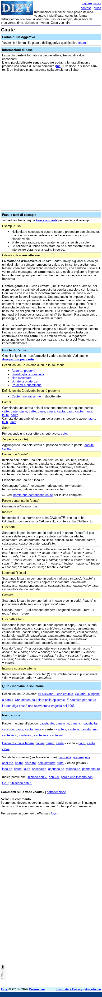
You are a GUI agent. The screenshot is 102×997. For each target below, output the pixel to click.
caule (41, 411)
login (54, 813)
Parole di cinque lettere (18, 743)
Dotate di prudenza (24, 381)
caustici (76, 723)
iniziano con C (37, 777)
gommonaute (91, 769)
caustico (8, 729)
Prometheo (37, 989)
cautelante (41, 735)
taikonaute (73, 769)
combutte (65, 757)
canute (6, 448)
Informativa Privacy (69, 989)
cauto (82, 43)
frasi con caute (46, 220)
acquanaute (56, 769)
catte (32, 411)
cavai (5, 749)
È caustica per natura (81, 700)
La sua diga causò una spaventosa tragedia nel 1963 (38, 706)
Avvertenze (93, 989)
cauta (61, 411)
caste (23, 411)
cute (64, 433)
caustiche (62, 723)
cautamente (33, 729)
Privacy (2, 973)
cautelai (73, 729)
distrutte (30, 763)
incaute (7, 769)
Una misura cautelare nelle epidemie (40, 700)
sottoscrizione (56, 792)
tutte (60, 763)
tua (58, 66)
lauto (13, 422)
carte (14, 411)
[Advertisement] (51, 932)
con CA (54, 777)
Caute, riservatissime (26, 396)
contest (86, 8)
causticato (47, 723)
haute (88, 411)
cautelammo (89, 729)
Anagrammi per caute (18, 359)
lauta (91, 418)
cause (51, 411)
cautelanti (57, 735)
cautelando (9, 735)
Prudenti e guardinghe (27, 385)
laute (5, 415)
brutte (19, 763)
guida (97, 8)
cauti (70, 411)
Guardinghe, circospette (28, 374)
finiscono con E (21, 783)
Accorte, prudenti (23, 370)
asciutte (7, 763)
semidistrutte (47, 763)
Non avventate (22, 378)
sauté (14, 415)
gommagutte (81, 757)
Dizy (4, 989)
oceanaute (39, 769)
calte (5, 411)
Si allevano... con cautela (55, 694)
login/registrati (91, 3)
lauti (5, 422)
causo (50, 743)
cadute (89, 445)
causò (40, 743)
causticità (90, 723)
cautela (61, 729)
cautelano (25, 735)
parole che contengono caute (33, 495)
